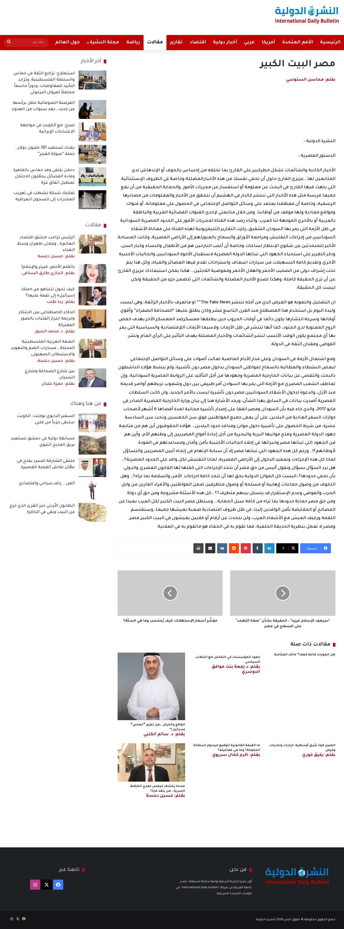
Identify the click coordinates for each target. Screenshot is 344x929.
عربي (249, 42)
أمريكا (268, 42)
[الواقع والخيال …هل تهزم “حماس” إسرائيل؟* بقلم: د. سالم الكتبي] (151, 686)
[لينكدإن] (269, 548)
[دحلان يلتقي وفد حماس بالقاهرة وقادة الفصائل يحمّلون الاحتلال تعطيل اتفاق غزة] (92, 176)
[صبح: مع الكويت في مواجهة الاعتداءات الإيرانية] (92, 131)
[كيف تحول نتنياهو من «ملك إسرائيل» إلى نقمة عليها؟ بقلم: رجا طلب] (92, 295)
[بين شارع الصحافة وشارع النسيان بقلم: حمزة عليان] (92, 377)
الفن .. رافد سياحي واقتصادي (47, 483)
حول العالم (67, 42)
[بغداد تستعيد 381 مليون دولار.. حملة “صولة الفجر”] (92, 154)
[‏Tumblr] (258, 548)
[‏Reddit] (234, 548)
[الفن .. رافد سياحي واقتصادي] (92, 489)
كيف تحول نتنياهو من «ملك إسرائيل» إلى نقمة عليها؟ (48, 295)
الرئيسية (330, 42)
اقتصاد (198, 42)
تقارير (176, 42)
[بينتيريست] (246, 548)
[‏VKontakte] (222, 548)
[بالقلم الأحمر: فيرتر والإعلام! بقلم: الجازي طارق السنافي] (92, 273)
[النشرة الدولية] (307, 14)
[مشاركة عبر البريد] (210, 548)
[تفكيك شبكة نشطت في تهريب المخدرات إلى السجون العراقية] (92, 199)
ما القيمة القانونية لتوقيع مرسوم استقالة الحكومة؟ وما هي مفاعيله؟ (226, 750)
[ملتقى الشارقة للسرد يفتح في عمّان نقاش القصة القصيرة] (92, 467)
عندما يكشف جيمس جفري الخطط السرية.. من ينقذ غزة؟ (157, 791)
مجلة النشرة (104, 42)
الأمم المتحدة (297, 42)
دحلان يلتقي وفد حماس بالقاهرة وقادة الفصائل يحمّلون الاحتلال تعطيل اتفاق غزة (44, 176)
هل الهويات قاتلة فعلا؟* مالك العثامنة (304, 655)
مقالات (155, 42)
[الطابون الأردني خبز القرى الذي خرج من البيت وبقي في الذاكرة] (92, 512)
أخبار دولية (225, 42)
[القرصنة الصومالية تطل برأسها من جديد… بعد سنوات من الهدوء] (92, 109)
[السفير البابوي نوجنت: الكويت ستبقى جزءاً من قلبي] (92, 422)
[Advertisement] (113, 16)
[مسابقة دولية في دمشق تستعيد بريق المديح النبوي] (92, 445)
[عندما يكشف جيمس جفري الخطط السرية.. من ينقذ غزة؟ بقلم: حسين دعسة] (151, 762)
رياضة (133, 42)
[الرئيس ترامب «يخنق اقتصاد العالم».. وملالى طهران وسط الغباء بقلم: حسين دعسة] (92, 244)
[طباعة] (198, 548)
